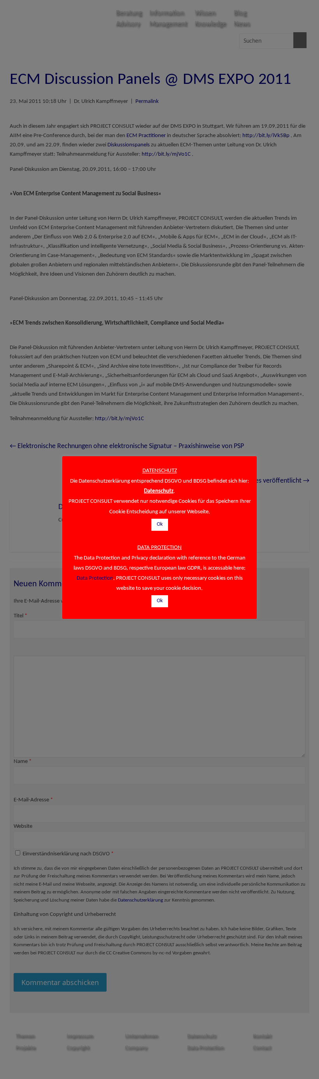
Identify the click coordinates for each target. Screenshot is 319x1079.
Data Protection (95, 578)
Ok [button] (160, 524)
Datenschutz (159, 491)
